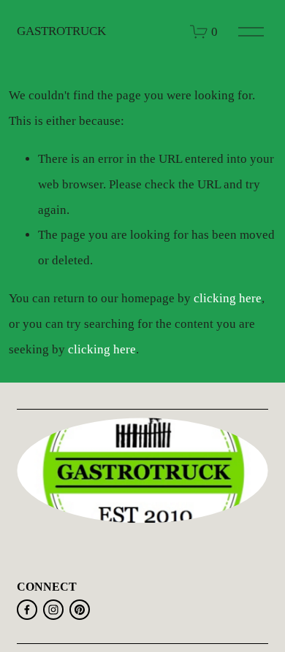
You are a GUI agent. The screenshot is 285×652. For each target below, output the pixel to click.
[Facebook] (27, 609)
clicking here (228, 298)
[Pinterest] (79, 609)
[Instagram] (53, 609)
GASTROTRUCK (61, 31)
